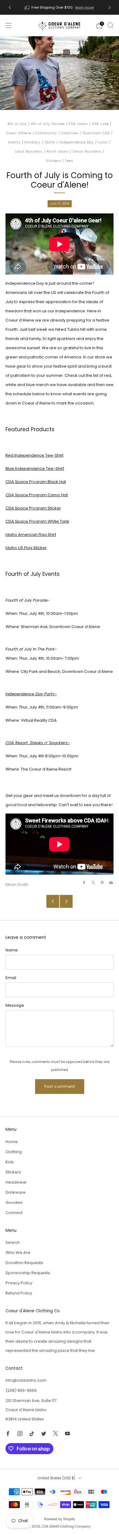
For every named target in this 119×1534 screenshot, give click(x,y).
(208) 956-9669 (21, 1390)
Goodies (14, 1202)
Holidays (32, 142)
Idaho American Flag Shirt (30, 534)
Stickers (53, 161)
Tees (69, 161)
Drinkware (15, 1192)
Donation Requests (24, 1263)
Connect (14, 1213)
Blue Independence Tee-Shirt (34, 468)
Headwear (16, 1182)
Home (11, 1142)
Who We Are (17, 1252)
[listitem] (59, 7)
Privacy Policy (18, 1283)
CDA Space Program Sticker (33, 508)
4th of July (17, 124)
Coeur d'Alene (18, 133)
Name (11, 950)
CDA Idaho (78, 124)
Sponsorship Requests (27, 1273)
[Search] (110, 25)
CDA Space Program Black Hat (35, 482)
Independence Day (76, 142)
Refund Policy (18, 1293)
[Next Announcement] (109, 7)
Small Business (87, 152)
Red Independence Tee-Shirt (34, 455)
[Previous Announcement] (9, 7)
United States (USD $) (56, 1478)
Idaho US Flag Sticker (26, 548)
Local (103, 142)
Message (14, 1005)
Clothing (13, 1152)
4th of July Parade (48, 124)
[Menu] (8, 25)
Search (12, 1242)
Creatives (70, 133)
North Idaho (57, 152)
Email (10, 978)
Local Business (28, 152)
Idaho (50, 142)
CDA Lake (100, 124)
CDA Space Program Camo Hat (36, 495)
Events (14, 142)
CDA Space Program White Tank (37, 521)
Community (46, 133)
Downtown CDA (96, 133)
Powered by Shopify (59, 1519)
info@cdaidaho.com (25, 1380)
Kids (9, 1162)
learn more (84, 7)
